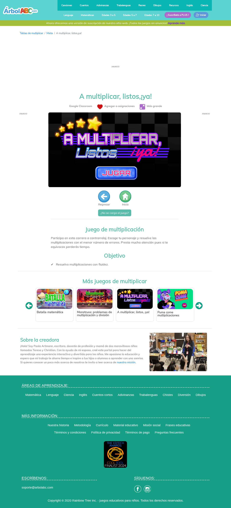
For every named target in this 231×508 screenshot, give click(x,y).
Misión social (151, 425)
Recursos (174, 5)
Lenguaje (68, 15)
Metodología (82, 425)
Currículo (102, 425)
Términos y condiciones (70, 432)
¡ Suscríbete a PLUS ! (178, 15)
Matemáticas (87, 15)
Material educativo (125, 425)
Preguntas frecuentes (169, 432)
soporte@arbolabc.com (37, 487)
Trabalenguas (124, 5)
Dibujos (157, 5)
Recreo (142, 5)
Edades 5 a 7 (130, 15)
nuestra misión (126, 362)
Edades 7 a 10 (151, 15)
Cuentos (84, 5)
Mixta (50, 33)
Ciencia (204, 5)
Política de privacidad (105, 432)
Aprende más (176, 23)
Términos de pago (137, 432)
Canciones (66, 5)
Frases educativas (178, 425)
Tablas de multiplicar (31, 33)
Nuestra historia (58, 425)
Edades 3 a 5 (108, 15)
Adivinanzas (102, 5)
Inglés (190, 5)
